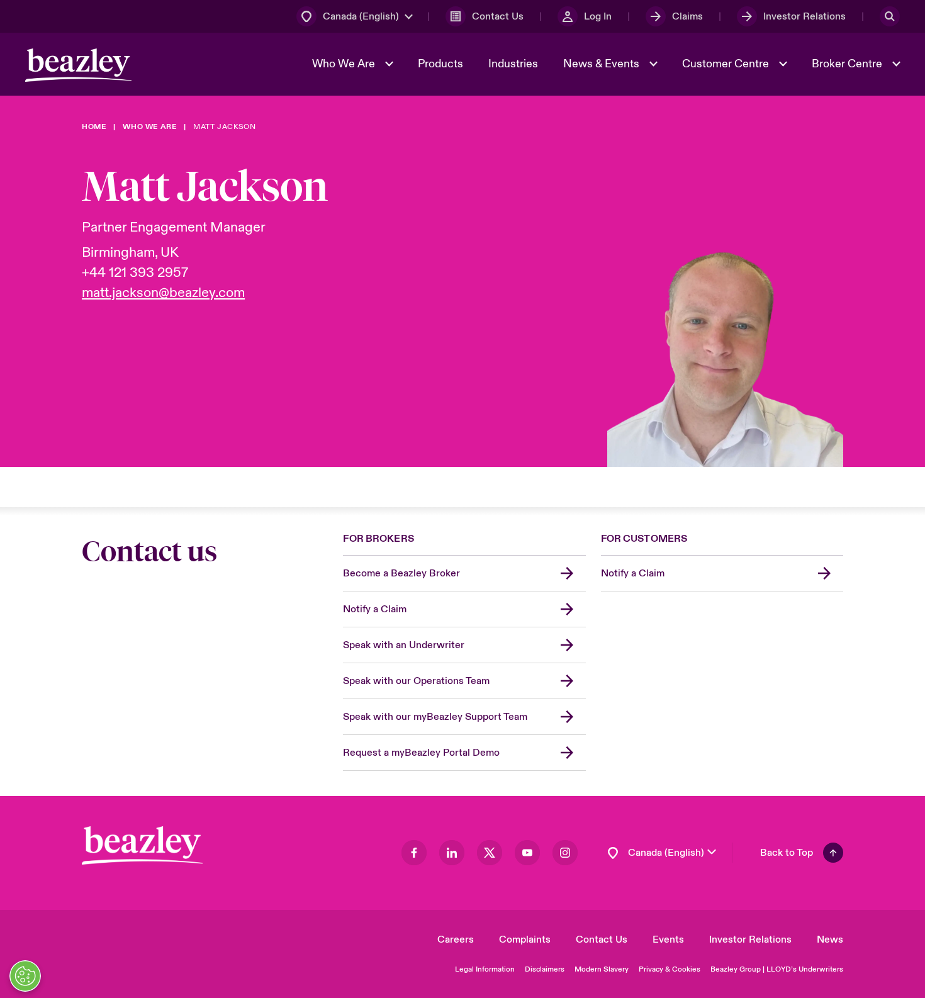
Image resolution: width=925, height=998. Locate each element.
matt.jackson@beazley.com (163, 292)
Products (440, 64)
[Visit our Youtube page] (527, 852)
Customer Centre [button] (726, 64)
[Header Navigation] (78, 65)
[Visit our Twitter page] (489, 852)
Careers (455, 939)
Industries (513, 64)
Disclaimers (544, 969)
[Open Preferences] (25, 976)
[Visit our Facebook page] (414, 852)
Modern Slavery (602, 969)
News (830, 939)
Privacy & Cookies (669, 969)
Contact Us (601, 939)
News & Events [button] (602, 64)
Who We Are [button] (345, 64)
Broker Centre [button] (848, 64)
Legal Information (485, 969)
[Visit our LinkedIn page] (451, 852)
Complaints (525, 939)
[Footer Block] (142, 845)
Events (668, 939)
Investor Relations (750, 939)
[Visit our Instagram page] (565, 852)
